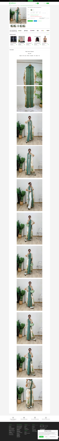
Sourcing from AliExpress (18, 429)
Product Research (27, 429)
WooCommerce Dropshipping (19, 431)
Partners (26, 434)
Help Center (26, 428)
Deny (46, 436)
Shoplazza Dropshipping (18, 434)
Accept (41, 436)
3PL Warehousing (11, 434)
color (28, 9)
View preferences (52, 436)
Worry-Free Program (11, 429)
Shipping (28, 14)
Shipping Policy (34, 430)
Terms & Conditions (34, 431)
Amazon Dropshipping (19, 432)
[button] (45, 12)
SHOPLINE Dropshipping (18, 435)
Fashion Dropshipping (11, 428)
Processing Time (29, 18)
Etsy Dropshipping (19, 428)
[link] (10, 5)
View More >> (47, 34)
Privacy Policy (47, 438)
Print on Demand (11, 433)
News (33, 428)
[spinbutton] (44, 12)
